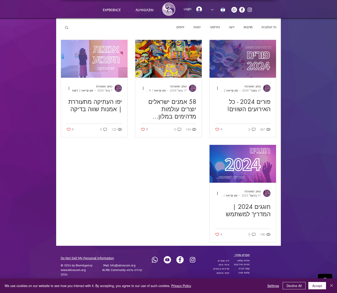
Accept (317, 285)
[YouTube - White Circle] (167, 259)
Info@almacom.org (122, 265)
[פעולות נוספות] (215, 88)
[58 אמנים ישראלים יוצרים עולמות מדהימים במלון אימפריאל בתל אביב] (168, 59)
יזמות (197, 27)
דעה (232, 27)
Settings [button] (273, 285)
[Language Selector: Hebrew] (218, 10)
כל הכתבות (269, 27)
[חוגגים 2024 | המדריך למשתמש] (243, 164)
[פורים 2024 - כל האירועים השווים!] (243, 59)
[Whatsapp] (234, 10)
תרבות (248, 27)
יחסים (180, 27)
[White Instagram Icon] (250, 10)
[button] (66, 27)
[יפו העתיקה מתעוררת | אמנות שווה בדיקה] (94, 59)
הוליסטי (215, 27)
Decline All (294, 285)
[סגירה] (331, 285)
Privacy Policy (181, 285)
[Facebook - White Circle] (242, 10)
